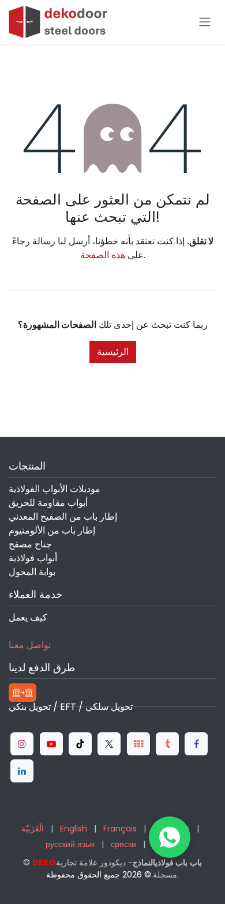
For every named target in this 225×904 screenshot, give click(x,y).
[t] (138, 743)
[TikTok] (80, 743)
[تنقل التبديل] (204, 22)
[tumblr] (167, 743)
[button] (169, 837)
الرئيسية (113, 351)
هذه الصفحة (102, 255)
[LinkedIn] (21, 770)
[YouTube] (51, 743)
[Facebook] (196, 743)
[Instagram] (21, 743)
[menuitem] (32, 829)
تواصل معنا (30, 645)
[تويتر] (109, 743)
